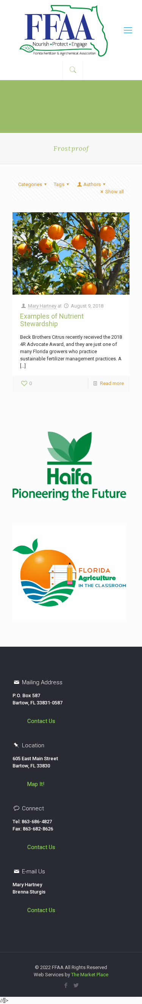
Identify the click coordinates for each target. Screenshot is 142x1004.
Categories (30, 184)
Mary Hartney (42, 306)
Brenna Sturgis (28, 892)
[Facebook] (66, 985)
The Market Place (89, 974)
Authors (92, 184)
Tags (59, 184)
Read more (112, 383)
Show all (114, 191)
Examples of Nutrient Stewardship (52, 320)
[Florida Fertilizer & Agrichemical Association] (71, 30)
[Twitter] (76, 985)
